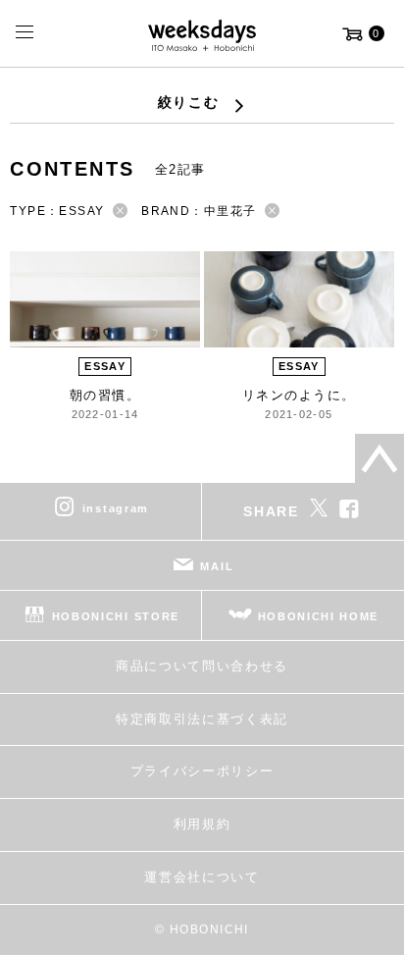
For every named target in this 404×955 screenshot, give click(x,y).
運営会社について (201, 877)
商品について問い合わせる (202, 666)
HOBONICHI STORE (115, 616)
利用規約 (202, 824)
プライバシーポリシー (202, 771)
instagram (115, 508)
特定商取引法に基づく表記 (202, 719)
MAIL (216, 566)
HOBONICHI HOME (318, 616)
